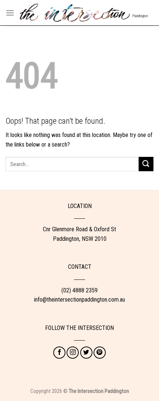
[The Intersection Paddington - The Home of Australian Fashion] (84, 12)
